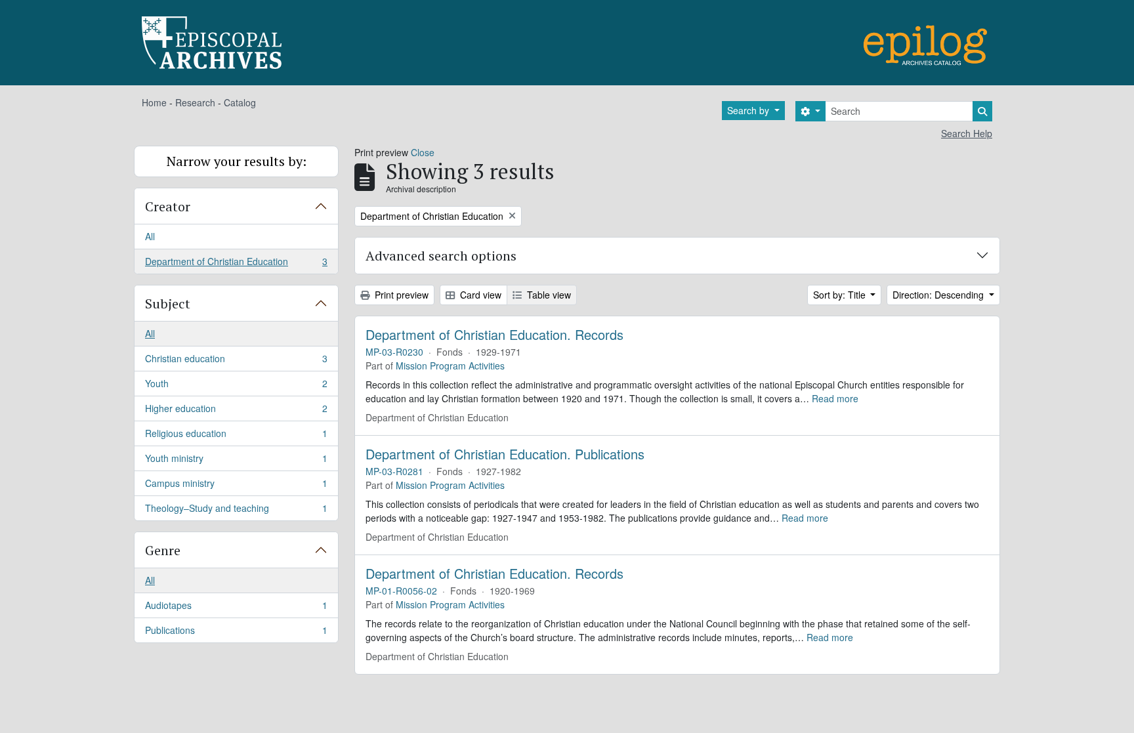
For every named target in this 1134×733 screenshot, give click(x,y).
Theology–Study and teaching (235, 510)
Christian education (235, 361)
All (150, 236)
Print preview (400, 294)
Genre (162, 550)
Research (195, 102)
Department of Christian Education (235, 264)
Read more (835, 398)
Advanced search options (441, 255)
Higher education (235, 411)
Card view (479, 294)
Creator (167, 206)
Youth (235, 386)
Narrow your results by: (236, 161)
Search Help (966, 133)
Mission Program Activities (450, 365)
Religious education (235, 436)
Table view (547, 294)
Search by (749, 110)
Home (154, 102)
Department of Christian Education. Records (494, 335)
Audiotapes (235, 608)
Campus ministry (235, 486)
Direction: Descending (939, 294)
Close (422, 152)
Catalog (240, 102)
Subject (167, 303)
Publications (235, 632)
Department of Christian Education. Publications (505, 454)
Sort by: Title (840, 294)
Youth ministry (235, 461)
